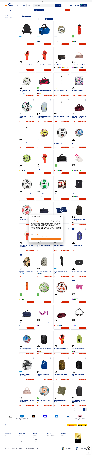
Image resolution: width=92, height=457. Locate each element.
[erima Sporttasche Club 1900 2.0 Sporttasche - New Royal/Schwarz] (59, 170)
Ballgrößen (21, 441)
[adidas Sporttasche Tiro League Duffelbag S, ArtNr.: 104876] (26, 313)
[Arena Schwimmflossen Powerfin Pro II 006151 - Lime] (80, 170)
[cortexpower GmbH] (9, 5)
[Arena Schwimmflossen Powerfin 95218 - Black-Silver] (38, 325)
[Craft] (73, 191)
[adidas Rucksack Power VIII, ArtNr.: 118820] (79, 235)
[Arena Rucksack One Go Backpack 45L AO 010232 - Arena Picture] (22, 273)
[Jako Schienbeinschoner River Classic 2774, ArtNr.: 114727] (61, 261)
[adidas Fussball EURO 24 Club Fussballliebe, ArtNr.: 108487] (26, 81)
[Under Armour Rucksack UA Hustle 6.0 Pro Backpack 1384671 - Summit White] (74, 222)
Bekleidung (8, 10)
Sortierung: (82, 19)
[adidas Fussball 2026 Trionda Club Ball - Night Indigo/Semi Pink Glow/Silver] (24, 170)
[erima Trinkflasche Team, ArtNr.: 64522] (79, 29)
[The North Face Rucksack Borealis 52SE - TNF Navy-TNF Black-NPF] (40, 273)
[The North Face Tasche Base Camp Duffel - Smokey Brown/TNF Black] (58, 67)
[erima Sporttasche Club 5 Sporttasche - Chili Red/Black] (38, 93)
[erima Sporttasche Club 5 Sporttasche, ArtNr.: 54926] (44, 81)
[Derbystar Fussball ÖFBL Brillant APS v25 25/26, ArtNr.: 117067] (26, 106)
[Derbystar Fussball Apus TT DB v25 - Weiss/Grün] (37, 196)
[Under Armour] (73, 62)
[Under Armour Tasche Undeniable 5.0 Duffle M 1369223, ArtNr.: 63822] (79, 55)
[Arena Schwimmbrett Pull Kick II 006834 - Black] (57, 402)
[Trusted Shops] (80, 438)
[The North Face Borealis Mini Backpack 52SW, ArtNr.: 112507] (79, 365)
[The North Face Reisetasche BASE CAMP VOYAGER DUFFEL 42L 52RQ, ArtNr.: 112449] (79, 106)
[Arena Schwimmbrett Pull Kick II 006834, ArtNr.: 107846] (61, 390)
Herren (24, 5)
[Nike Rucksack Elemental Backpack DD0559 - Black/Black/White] (74, 351)
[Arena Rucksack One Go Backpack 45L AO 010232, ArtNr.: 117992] (26, 261)
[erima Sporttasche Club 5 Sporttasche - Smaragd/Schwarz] (45, 93)
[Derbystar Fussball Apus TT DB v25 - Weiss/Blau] (39, 196)
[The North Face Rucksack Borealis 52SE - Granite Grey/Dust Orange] (38, 273)
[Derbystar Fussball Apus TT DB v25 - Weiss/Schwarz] (41, 196)
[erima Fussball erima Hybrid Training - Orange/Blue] (37, 402)
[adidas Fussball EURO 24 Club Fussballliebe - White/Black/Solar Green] (19, 93)
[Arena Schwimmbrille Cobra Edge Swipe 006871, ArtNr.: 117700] (79, 313)
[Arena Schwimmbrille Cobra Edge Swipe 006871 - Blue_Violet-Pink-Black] (74, 325)
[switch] (88, 453)
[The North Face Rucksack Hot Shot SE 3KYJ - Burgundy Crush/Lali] (38, 351)
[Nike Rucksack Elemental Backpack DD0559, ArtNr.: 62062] (79, 339)
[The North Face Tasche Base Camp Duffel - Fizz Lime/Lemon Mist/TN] (63, 67)
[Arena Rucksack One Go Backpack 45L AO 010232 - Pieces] (23, 273)
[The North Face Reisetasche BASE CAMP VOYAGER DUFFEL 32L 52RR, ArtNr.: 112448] (61, 313)
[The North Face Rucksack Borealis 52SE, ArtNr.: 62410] (44, 261)
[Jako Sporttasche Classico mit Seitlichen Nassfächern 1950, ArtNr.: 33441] (44, 29)
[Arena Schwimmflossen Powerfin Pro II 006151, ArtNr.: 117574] (79, 158)
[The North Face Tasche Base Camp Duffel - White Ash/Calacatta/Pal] (61, 67)
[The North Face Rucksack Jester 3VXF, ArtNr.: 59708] (61, 365)
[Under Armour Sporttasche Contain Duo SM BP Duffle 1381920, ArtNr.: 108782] (79, 390)
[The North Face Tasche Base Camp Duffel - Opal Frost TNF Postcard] (67, 67)
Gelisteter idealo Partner (83, 448)
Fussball (6, 15)
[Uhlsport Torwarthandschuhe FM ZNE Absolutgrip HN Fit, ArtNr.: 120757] (61, 339)
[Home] (5, 12)
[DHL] (72, 425)
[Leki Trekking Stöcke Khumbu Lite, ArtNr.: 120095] (61, 81)
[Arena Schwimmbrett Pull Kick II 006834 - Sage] (54, 402)
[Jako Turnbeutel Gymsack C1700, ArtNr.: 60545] (26, 29)
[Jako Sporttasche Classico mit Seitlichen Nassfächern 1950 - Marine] (39, 41)
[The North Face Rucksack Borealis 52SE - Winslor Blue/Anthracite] (39, 273)
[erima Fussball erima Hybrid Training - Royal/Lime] (38, 402)
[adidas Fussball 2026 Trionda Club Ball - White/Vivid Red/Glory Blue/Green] (25, 170)
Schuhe (15, 10)
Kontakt (6, 437)
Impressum (35, 435)
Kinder (29, 5)
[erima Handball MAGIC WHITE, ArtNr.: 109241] (44, 287)
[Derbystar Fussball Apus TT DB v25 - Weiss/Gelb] (38, 196)
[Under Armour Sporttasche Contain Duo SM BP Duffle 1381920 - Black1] (72, 402)
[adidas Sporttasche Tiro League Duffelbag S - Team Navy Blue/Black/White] (19, 325)
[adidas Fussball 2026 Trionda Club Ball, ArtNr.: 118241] (26, 158)
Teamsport (30, 10)
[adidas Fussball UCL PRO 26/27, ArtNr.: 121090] (79, 81)
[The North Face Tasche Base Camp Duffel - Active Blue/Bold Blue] (59, 67)
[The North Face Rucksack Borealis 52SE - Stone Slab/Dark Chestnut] (37, 273)
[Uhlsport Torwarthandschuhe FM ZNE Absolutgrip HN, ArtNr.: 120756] (44, 55)
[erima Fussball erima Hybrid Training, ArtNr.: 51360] (44, 390)
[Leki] (56, 88)
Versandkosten (21, 435)
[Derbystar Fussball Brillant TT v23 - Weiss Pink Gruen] (58, 41)
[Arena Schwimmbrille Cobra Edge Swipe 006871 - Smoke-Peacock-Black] (75, 325)
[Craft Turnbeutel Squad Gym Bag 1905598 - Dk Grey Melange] (73, 196)
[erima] (73, 36)
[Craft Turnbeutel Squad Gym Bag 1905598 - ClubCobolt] (76, 196)
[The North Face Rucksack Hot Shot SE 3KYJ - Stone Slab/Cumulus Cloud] (39, 351)
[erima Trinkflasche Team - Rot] (72, 41)
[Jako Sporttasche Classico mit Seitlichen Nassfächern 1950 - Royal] (37, 41)
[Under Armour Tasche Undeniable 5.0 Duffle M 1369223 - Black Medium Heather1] (75, 67)
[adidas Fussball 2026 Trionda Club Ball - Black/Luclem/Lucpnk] (22, 170)
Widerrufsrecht (49, 440)
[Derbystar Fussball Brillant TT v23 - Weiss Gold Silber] (54, 41)
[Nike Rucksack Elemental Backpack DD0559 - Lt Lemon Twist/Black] (72, 351)
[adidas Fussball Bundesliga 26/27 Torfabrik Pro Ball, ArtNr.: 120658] (61, 184)
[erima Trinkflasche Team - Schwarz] (75, 41)
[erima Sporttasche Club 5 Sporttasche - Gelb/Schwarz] (40, 93)
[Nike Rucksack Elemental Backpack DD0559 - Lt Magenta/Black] (73, 351)
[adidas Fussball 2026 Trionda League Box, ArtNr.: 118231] (79, 132)
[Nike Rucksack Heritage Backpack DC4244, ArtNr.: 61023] (44, 365)
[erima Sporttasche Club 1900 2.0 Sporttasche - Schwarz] (60, 170)
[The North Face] (56, 62)
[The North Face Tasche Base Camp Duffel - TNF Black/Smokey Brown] (54, 67)
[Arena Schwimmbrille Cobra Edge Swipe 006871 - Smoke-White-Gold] (72, 325)
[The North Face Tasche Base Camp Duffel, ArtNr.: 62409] (61, 55)
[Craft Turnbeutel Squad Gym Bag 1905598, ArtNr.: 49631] (79, 184)
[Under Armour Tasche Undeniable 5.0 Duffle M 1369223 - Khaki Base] (77, 67)
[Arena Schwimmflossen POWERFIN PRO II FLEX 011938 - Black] (74, 299)
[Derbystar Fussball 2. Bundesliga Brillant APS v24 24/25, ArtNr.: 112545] (61, 132)
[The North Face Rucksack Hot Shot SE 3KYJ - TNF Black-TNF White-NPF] (37, 351)
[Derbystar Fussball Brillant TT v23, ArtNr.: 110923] (61, 29)
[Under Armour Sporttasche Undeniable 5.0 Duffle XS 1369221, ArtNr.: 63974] (26, 390)
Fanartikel (23, 10)
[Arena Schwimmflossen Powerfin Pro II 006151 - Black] (77, 170)
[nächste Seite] (84, 409)
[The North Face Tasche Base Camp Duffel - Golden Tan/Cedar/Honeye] (62, 67)
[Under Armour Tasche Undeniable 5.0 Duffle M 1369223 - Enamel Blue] (76, 67)
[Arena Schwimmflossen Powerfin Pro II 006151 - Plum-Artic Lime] (74, 170)
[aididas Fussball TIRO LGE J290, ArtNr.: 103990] (61, 287)
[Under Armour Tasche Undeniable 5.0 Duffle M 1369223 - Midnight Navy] (81, 67)
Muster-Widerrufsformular (51, 442)
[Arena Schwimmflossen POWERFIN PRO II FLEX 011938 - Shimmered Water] (75, 299)
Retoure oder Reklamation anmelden (51, 436)
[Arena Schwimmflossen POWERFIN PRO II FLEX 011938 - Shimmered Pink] (72, 299)
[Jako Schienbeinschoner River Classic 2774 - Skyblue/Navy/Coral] (57, 273)
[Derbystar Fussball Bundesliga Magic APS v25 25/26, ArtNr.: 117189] (26, 210)
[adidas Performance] (21, 88)
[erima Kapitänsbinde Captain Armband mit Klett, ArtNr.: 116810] (26, 287)
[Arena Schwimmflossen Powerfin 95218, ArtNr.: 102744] (44, 313)
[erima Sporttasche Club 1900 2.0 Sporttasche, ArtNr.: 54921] (61, 158)
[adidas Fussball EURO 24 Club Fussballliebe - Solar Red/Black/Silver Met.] (22, 93)
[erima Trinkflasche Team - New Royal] (74, 41)
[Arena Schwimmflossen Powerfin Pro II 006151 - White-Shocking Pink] (73, 170)
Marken (62, 10)
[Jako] (21, 36)
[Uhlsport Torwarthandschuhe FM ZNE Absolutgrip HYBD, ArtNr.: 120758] (26, 235)
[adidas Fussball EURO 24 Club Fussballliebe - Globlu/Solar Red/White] (23, 93)
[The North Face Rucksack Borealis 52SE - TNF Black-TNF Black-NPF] (41, 273)
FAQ (5, 435)
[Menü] (90, 446)
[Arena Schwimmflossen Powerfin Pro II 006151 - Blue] (75, 170)
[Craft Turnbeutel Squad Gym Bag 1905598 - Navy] (75, 196)
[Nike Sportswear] (73, 346)
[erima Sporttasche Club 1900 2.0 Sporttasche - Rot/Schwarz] (61, 170)
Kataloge (20, 439)
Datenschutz (35, 439)
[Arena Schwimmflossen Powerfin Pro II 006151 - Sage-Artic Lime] (72, 170)
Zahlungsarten (21, 437)
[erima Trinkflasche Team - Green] (73, 41)
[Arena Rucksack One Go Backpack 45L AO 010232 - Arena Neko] (19, 273)
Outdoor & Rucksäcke (8, 17)
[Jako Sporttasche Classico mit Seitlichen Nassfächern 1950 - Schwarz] (38, 41)
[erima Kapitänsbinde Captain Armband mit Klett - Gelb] (19, 299)
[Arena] (73, 165)
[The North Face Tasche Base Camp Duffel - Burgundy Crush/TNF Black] (57, 67)
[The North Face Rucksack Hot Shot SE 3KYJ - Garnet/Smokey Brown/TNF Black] (41, 351)
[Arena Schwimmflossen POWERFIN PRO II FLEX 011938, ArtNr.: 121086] (79, 287)
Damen (18, 5)
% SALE (67, 10)
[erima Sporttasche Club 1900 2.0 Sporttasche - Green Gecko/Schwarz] (58, 170)
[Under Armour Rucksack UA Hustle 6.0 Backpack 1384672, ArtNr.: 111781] (44, 106)
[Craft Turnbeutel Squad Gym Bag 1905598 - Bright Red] (77, 196)
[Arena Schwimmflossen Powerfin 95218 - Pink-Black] (37, 325)
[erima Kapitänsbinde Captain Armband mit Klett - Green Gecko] (23, 299)
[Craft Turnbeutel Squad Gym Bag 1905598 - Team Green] (74, 196)
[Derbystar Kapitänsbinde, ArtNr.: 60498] (61, 210)
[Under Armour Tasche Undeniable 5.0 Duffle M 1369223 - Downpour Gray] (73, 67)
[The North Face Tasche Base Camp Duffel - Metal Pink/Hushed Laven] (60, 67)
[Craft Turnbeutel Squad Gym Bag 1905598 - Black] (72, 196)
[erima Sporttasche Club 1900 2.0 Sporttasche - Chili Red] (54, 170)
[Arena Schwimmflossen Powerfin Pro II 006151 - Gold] (76, 170)
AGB (33, 437)
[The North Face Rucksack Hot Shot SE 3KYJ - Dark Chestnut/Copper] (40, 351)
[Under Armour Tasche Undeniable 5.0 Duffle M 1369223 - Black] (82, 67)
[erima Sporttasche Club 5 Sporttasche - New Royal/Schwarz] (44, 93)
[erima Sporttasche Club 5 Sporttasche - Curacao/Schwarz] (39, 93)
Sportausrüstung (39, 10)
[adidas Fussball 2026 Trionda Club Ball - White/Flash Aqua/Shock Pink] (23, 170)
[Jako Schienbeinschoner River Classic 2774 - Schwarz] (54, 273)
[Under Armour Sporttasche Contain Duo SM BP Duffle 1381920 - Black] (73, 402)
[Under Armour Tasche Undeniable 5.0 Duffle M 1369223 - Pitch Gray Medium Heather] (80, 67)
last (85, 409)
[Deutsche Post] (82, 425)
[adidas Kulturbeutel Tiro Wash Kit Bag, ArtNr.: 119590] (79, 261)
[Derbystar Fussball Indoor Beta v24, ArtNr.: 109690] (44, 132)
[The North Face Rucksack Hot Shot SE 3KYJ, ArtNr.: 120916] (44, 339)
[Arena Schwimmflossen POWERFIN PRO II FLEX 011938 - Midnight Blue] (73, 299)
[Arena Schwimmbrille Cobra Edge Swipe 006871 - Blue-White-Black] (73, 325)
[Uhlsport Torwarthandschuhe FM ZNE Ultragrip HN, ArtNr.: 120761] (26, 55)
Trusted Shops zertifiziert (69, 448)
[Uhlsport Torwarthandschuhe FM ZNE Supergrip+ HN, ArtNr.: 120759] (44, 158)
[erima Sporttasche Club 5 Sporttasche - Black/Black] (37, 93)
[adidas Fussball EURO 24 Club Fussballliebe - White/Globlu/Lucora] (24, 93)
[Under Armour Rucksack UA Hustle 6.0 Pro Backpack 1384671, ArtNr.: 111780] (79, 210)
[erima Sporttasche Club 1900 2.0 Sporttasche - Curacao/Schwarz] (57, 170)
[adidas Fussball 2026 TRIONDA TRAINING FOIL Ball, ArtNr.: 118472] (26, 339)
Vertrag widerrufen (50, 438)
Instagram (62, 435)
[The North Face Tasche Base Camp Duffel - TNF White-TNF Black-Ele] (68, 67)
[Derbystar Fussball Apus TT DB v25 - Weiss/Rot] (40, 196)
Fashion (55, 10)
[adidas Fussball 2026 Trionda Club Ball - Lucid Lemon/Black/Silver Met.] (19, 170)
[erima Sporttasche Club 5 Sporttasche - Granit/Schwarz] (41, 93)
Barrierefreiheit (35, 441)
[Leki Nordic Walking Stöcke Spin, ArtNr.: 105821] (26, 132)
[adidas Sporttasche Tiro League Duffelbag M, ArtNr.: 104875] (44, 210)
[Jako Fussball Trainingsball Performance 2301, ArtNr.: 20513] (26, 365)
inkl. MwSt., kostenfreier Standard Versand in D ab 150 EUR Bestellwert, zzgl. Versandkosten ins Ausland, (26, 424)
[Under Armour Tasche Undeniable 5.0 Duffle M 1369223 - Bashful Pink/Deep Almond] (72, 67)
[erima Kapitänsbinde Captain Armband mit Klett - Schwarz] (22, 299)
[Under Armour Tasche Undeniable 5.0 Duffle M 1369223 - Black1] (74, 67)
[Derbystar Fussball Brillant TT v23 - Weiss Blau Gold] (57, 41)
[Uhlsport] (21, 62)
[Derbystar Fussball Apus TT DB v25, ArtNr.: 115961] (44, 184)
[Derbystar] (56, 36)
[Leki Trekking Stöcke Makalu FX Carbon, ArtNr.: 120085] (61, 106)
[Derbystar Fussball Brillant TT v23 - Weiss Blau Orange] (59, 41)
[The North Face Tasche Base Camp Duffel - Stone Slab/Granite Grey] (64, 67)
